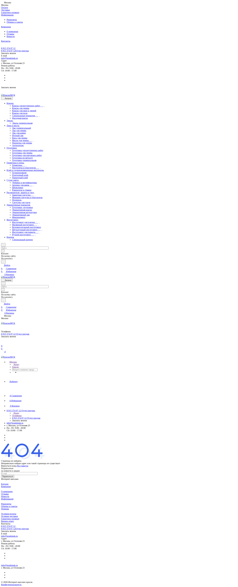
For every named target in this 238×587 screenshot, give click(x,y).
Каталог (5, 484)
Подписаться (7, 476)
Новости (11, 36)
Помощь (5, 509)
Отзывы (10, 34)
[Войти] (2, 342)
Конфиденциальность (11, 584)
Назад (16, 364)
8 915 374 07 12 (8, 48)
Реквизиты (12, 19)
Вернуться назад (9, 466)
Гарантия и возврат (10, 519)
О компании (12, 31)
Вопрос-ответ (7, 521)
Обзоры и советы (15, 22)
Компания (6, 486)
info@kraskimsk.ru (9, 58)
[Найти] (3, 262)
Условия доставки (9, 516)
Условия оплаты (8, 514)
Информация (7, 499)
